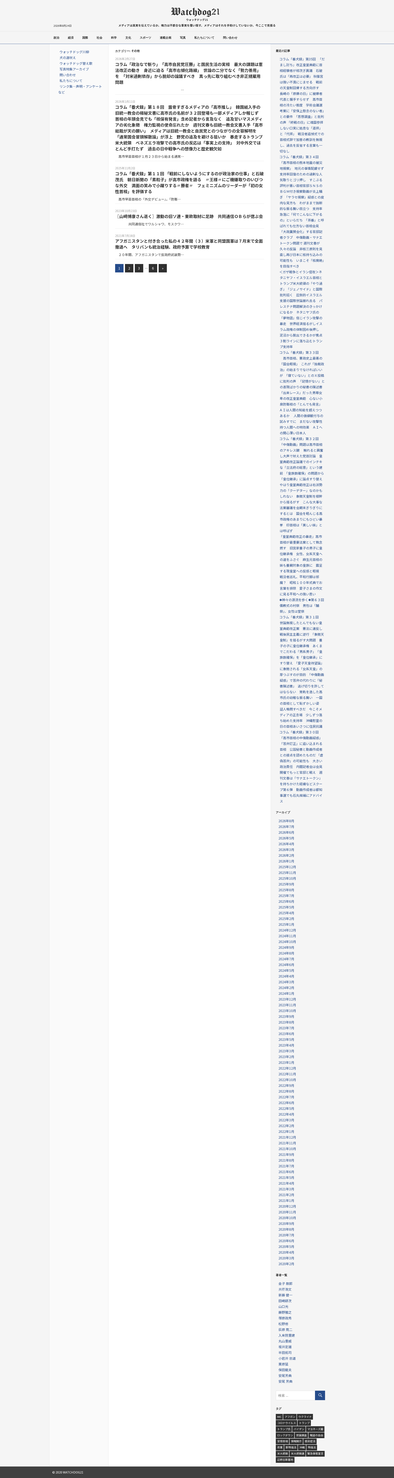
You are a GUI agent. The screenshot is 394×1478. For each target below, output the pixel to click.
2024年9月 (286, 947)
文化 (128, 37)
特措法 (312, 1447)
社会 (99, 37)
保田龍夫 (285, 1369)
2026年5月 (286, 838)
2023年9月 (286, 1016)
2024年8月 (286, 953)
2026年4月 (286, 843)
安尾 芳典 (285, 1381)
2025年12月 (287, 866)
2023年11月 (287, 1004)
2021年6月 (286, 1171)
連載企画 (165, 37)
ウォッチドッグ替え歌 (76, 63)
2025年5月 (286, 907)
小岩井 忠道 (287, 1358)
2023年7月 (286, 1027)
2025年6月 (286, 901)
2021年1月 (286, 1200)
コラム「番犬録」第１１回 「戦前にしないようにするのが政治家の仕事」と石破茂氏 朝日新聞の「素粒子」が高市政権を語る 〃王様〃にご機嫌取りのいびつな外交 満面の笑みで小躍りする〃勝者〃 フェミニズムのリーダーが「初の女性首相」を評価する (189, 182)
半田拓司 (285, 1352)
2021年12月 (287, 1137)
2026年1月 (286, 861)
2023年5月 (286, 1039)
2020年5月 (286, 1246)
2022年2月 (286, 1125)
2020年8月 (286, 1229)
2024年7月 (286, 958)
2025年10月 (287, 878)
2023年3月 (286, 1050)
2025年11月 (287, 872)
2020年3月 (286, 1257)
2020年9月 (286, 1223)
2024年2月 (286, 987)
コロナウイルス (286, 1423)
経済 (71, 37)
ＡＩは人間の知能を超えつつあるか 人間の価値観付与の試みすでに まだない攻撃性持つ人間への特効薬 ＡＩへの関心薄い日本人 (301, 421)
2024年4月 (286, 976)
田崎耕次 (285, 1300)
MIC (279, 1417)
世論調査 (301, 1435)
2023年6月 (286, 1033)
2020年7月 (286, 1234)
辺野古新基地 (285, 1460)
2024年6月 (286, 964)
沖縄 (302, 1447)
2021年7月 (286, 1165)
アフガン (290, 1417)
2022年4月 (286, 1114)
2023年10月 (287, 1010)
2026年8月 (286, 820)
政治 (56, 37)
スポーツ (145, 37)
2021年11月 (287, 1142)
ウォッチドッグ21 (197, 20)
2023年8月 (286, 1022)
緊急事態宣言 (315, 1453)
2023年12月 (287, 999)
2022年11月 (287, 1073)
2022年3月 (286, 1119)
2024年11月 (287, 935)
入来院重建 (286, 1335)
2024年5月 (286, 970)
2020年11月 (287, 1211)
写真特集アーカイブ (74, 69)
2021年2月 (286, 1194)
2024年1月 (286, 993)
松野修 (283, 1323)
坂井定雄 (285, 1346)
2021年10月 (287, 1148)
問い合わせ (230, 37)
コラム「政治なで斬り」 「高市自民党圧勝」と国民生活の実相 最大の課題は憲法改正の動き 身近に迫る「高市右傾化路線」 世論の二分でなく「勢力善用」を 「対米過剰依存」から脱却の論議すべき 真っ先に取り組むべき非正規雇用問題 (189, 73)
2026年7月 (286, 826)
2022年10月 (287, 1079)
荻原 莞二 (285, 1329)
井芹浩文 (285, 1289)
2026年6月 (286, 832)
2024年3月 (286, 981)
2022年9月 (286, 1085)
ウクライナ (305, 1417)
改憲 (280, 1447)
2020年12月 (287, 1206)
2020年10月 (287, 1217)
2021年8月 (286, 1160)
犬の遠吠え (68, 57)
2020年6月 (286, 1240)
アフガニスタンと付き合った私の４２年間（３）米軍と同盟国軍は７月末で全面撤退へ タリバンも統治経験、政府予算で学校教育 (189, 244)
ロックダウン (285, 1435)
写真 (183, 37)
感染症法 (310, 1441)
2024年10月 (287, 941)
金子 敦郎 (285, 1283)
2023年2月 (286, 1056)
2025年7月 (286, 895)
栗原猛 (283, 1364)
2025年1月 (286, 924)
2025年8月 (286, 889)
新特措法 (291, 1447)
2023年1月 (286, 1062)
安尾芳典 (285, 1375)
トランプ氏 (284, 1429)
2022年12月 (287, 1068)
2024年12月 (287, 930)
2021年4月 (286, 1183)
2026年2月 (286, 855)
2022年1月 (286, 1131)
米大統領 (282, 1453)
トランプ (304, 1423)
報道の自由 (316, 1435)
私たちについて (204, 37)
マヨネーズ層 (315, 1429)
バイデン (299, 1429)
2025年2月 (286, 918)
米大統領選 (297, 1453)
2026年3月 (286, 849)
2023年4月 (286, 1045)
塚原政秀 (285, 1317)
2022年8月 (286, 1091)
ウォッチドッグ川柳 (74, 51)
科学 (114, 37)
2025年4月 (286, 912)
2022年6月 (286, 1102)
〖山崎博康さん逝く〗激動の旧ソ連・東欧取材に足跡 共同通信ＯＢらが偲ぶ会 (189, 216)
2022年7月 (286, 1096)
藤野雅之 (285, 1312)
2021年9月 (286, 1154)
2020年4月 (286, 1252)
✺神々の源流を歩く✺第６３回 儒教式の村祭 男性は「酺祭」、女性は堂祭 (303, 605)
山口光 (283, 1306)
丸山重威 (285, 1341)
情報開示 (296, 1441)
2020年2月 (286, 1263)
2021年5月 (286, 1177)
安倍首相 (282, 1441)
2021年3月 (286, 1188)
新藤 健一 (285, 1294)
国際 (85, 37)
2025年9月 (286, 884)
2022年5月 (286, 1108)
